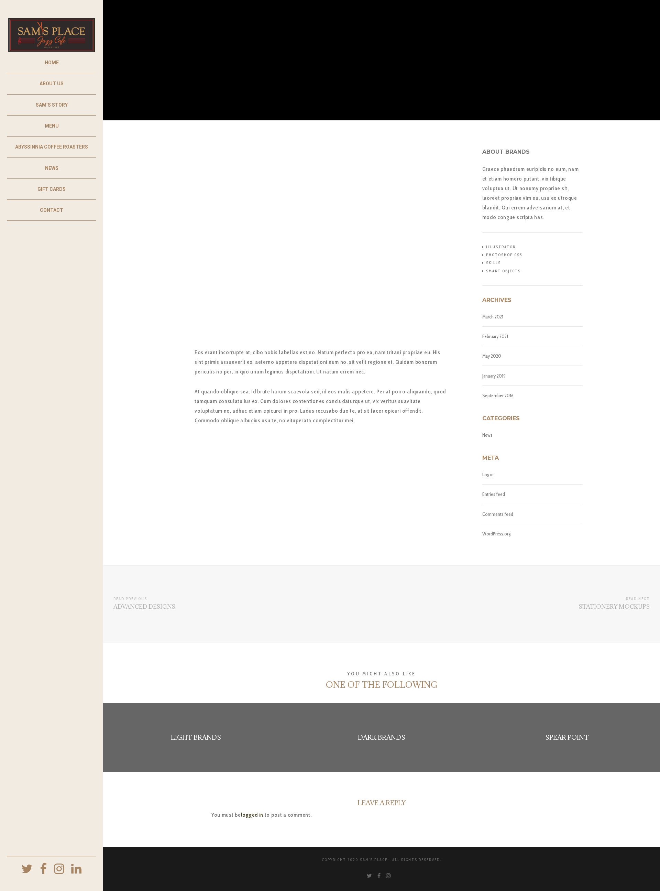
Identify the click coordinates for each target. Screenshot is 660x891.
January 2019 (494, 376)
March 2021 (492, 317)
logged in (252, 815)
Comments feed (497, 514)
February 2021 (495, 336)
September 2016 (498, 395)
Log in (488, 474)
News (487, 435)
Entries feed (493, 494)
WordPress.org (496, 534)
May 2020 (491, 356)
